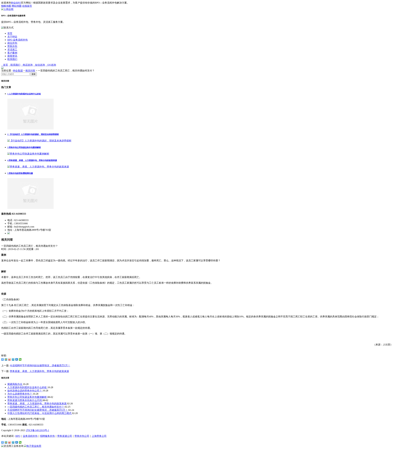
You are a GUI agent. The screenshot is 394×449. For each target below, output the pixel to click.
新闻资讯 (12, 56)
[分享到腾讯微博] (13, 359)
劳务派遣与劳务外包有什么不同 (24, 400)
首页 (9, 33)
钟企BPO (16, 2)
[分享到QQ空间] (6, 359)
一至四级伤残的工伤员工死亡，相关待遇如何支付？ (36, 406)
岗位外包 (12, 43)
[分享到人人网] (16, 359)
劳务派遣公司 (64, 436)
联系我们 (12, 59)
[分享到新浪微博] (9, 359)
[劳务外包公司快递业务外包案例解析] (28, 153)
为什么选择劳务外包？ (20, 394)
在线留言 (27, 6)
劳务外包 (12, 46)
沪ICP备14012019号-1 (37, 430)
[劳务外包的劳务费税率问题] (30, 208)
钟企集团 (18, 70)
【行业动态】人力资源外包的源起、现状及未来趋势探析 (33, 134)
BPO (17, 436)
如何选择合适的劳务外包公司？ (24, 390)
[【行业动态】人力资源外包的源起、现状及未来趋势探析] (39, 140)
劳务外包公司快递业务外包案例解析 (24, 147)
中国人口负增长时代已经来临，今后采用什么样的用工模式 (39, 413)
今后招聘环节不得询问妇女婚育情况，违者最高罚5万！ (40, 365)
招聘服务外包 (47, 436)
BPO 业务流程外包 (17, 39)
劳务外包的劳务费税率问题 (20, 173)
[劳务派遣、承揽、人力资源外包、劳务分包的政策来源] (38, 166)
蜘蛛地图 (6, 6)
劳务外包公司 (81, 436)
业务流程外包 (30, 436)
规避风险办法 (15, 384)
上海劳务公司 (99, 436)
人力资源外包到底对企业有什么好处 (24, 94)
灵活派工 (12, 49)
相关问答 (30, 70)
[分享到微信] (20, 359)
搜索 (34, 74)
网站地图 (17, 6)
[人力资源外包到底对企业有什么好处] (30, 128)
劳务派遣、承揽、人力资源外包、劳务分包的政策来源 (32, 160)
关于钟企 (12, 36)
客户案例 (12, 52)
